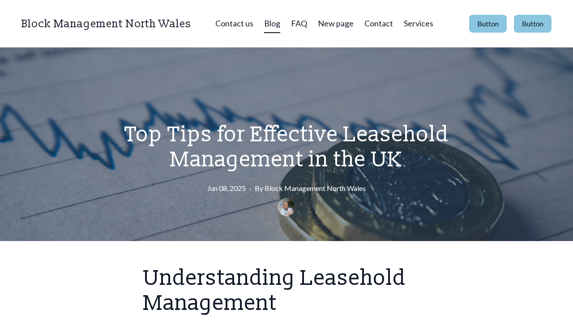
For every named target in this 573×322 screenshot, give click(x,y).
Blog (272, 23)
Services (418, 23)
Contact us (234, 23)
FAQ (299, 23)
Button (488, 23)
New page (336, 23)
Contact (378, 23)
